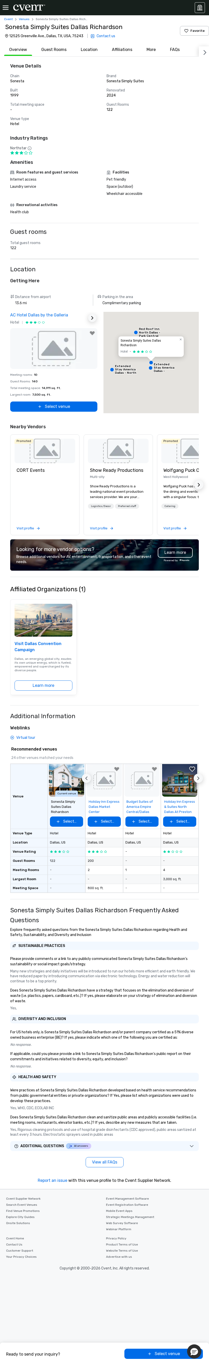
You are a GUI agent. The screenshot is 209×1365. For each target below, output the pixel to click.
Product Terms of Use (122, 1244)
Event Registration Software (127, 1205)
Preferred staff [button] (127, 506)
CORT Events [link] (31, 470)
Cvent (8, 19)
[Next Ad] (92, 318)
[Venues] (200, 7)
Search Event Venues (21, 1205)
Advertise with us (119, 1257)
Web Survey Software (122, 1223)
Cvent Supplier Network (23, 1198)
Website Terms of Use (122, 1250)
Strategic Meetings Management (130, 1217)
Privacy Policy (116, 1238)
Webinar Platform (118, 1229)
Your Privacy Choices (21, 1257)
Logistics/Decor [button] (101, 506)
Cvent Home (15, 1238)
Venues (24, 19)
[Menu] (5, 7)
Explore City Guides (20, 1217)
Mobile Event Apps (119, 1211)
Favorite (197, 31)
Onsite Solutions (18, 1223)
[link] (45, 451)
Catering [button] (169, 506)
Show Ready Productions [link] (116, 470)
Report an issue (52, 1180)
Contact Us (14, 1244)
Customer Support (19, 1250)
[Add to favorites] (92, 333)
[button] (151, 362)
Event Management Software (127, 1198)
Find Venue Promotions (23, 1211)
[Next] (204, 51)
